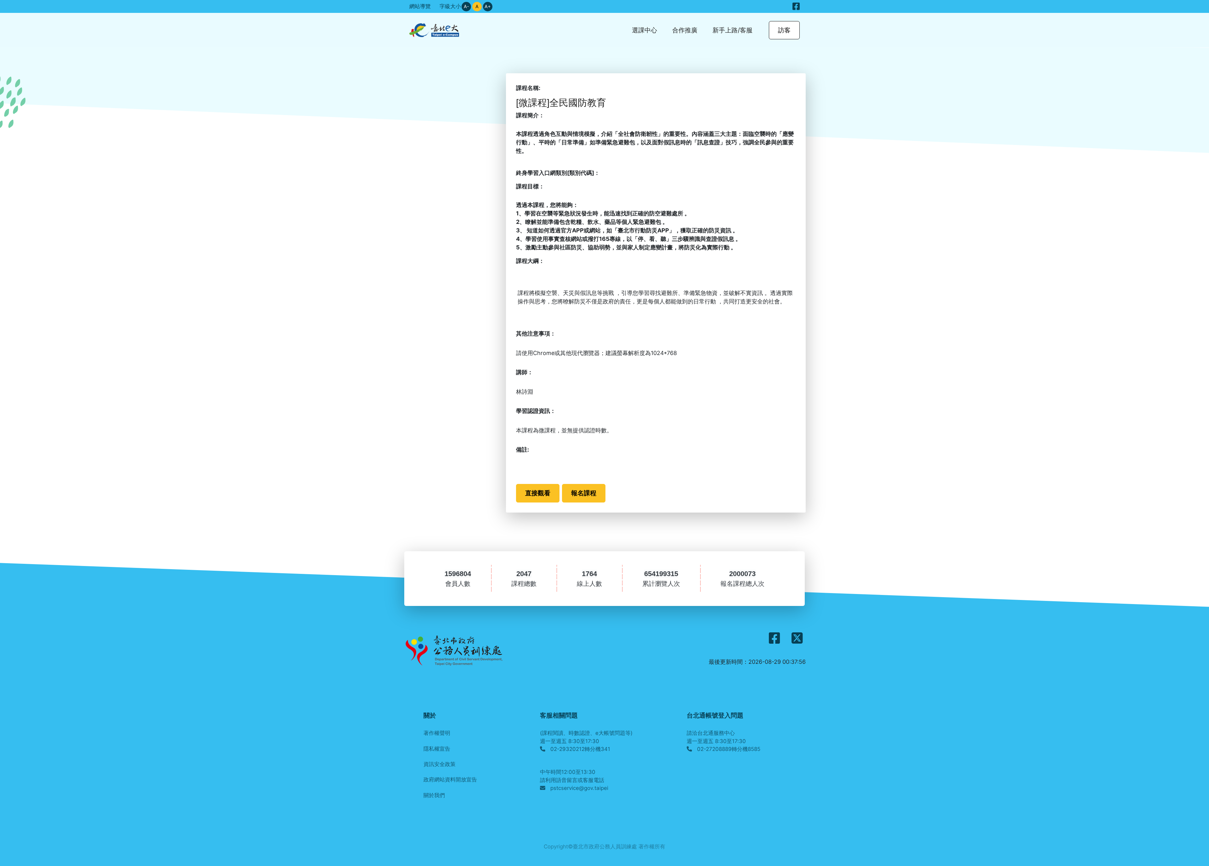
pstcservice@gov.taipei (579, 788)
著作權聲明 (436, 733)
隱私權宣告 (436, 749)
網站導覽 (420, 6)
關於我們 (434, 795)
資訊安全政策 (439, 764)
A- (466, 6)
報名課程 (583, 493)
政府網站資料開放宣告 (450, 779)
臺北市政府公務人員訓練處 (605, 846)
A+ (488, 6)
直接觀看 (537, 493)
